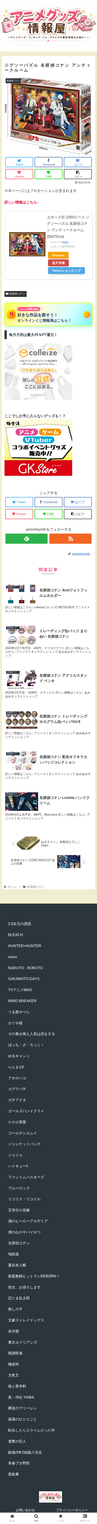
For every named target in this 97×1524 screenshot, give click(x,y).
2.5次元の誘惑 (19, 924)
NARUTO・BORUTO (25, 968)
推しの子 (15, 1309)
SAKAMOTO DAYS (23, 979)
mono (12, 957)
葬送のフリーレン (22, 1408)
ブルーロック (19, 1188)
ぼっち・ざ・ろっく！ (26, 1045)
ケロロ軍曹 (17, 1122)
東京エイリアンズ (22, 1342)
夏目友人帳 (17, 1265)
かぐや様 (15, 1023)
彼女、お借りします (24, 1287)
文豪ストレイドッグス (26, 1320)
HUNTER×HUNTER (24, 946)
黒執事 (13, 1474)
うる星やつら (19, 1012)
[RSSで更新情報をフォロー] (70, 539)
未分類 (13, 1331)
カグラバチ (17, 1089)
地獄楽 (13, 1254)
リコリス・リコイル (24, 1199)
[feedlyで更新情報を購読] (26, 539)
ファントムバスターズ (26, 1177)
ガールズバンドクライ (26, 1111)
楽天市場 (58, 263)
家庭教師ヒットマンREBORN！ (34, 1276)
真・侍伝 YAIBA (21, 1397)
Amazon (58, 255)
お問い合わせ (25, 1510)
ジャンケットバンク (24, 1144)
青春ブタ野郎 (19, 1463)
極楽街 (13, 1364)
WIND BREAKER (22, 1001)
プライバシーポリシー (72, 1510)
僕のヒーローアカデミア (28, 1221)
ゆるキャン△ (19, 1056)
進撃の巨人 (17, 1441)
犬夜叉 (13, 1375)
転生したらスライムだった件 (31, 1430)
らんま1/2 (16, 1067)
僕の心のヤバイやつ (24, 1232)
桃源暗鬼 (15, 1353)
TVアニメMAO (20, 990)
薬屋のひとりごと (22, 1419)
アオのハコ (17, 1078)
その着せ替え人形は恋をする (31, 1034)
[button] (88, 819)
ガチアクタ (17, 1100)
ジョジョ (15, 1155)
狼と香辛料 (17, 1386)
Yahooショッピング (66, 270)
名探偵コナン (16, 293)
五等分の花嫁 (19, 1210)
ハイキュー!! (18, 1166)
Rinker (65, 242)
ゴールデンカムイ (22, 1133)
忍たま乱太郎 (19, 1298)
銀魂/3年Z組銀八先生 (25, 1452)
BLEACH (15, 935)
